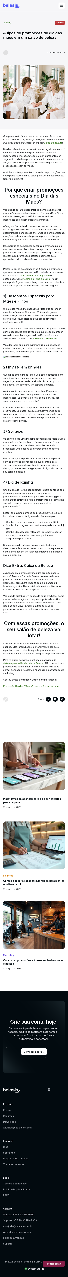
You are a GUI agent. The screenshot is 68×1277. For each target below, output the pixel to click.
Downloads (9, 1121)
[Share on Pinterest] (62, 699)
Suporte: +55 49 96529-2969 (20, 1220)
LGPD (6, 1195)
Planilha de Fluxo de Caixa (36, 278)
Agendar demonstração (17, 1231)
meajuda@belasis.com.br (17, 1226)
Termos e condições (15, 1183)
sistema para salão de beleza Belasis (23, 663)
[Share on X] (48, 699)
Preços (7, 1110)
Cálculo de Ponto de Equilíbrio (33, 275)
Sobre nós (9, 1152)
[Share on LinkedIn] (55, 699)
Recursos (8, 1115)
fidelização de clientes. (45, 338)
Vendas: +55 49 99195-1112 (18, 1214)
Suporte (7, 1243)
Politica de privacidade (16, 1189)
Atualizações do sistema (17, 1127)
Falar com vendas (13, 1237)
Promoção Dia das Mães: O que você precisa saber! (31, 686)
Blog (5, 1146)
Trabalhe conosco (13, 1164)
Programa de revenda (15, 1158)
